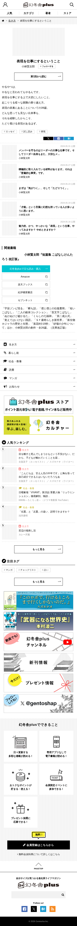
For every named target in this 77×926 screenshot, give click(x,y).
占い (46, 570)
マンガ (13, 378)
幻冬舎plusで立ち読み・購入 (25, 268)
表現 (43, 131)
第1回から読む (39, 76)
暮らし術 (13, 352)
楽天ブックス (25, 284)
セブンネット (25, 300)
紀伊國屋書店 (25, 292)
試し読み (27, 131)
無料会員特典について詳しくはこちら (39, 854)
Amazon (25, 276)
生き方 (12, 20)
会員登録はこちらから (40, 844)
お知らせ (14, 386)
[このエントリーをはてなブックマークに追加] (43, 910)
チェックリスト (28, 570)
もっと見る (39, 549)
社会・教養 (15, 361)
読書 (11, 369)
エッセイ (10, 131)
